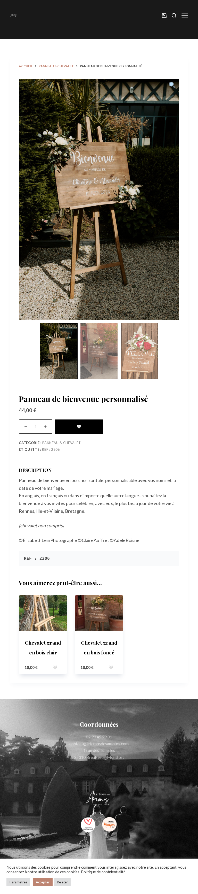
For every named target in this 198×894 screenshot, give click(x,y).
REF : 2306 (51, 449)
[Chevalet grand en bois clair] (43, 613)
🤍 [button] (55, 667)
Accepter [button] (43, 882)
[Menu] (185, 15)
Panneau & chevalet (61, 443)
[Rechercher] (174, 15)
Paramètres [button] (18, 882)
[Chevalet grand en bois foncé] (99, 613)
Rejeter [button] (62, 882)
